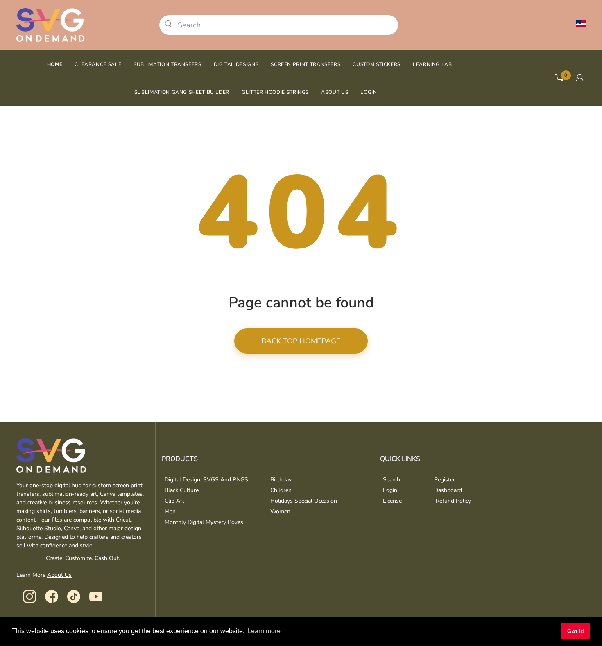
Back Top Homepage (301, 341)
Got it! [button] (576, 631)
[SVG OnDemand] (50, 24)
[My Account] (580, 78)
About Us (59, 575)
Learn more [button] (264, 631)
